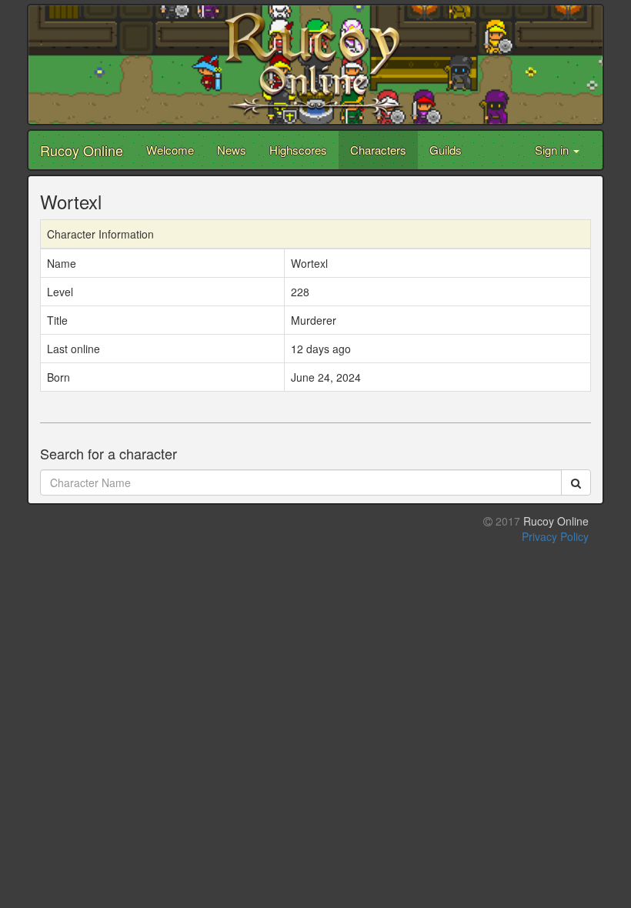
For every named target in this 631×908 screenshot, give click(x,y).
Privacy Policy (555, 536)
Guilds (445, 150)
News (231, 150)
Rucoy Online (81, 150)
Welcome (170, 150)
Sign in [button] (553, 150)
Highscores (298, 150)
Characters (378, 150)
